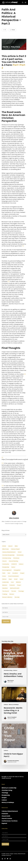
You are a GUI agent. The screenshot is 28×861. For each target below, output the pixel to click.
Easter (13, 567)
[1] (23, 246)
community (5, 564)
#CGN (4, 546)
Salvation (5, 588)
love (12, 582)
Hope (10, 579)
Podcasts (5, 813)
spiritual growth (14, 588)
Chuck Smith (6, 816)
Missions (4, 585)
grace (4, 576)
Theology (5, 793)
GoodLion (15, 573)
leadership (5, 582)
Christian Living (6, 558)
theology (21, 591)
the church (5, 591)
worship (17, 597)
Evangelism (17, 570)
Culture (21, 564)
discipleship (5, 567)
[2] (8, 281)
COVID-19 (13, 564)
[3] (25, 374)
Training (4, 594)
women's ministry (7, 597)
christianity (20, 555)
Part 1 (16, 65)
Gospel (4, 797)
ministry (18, 582)
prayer (19, 585)
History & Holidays (14, 704)
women (12, 594)
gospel (22, 573)
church (4, 561)
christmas (16, 558)
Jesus (21, 579)
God (9, 573)
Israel (15, 579)
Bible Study (5, 549)
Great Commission (13, 576)
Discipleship (6, 795)
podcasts (12, 585)
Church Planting (13, 561)
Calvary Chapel (15, 549)
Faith (3, 573)
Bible (16, 546)
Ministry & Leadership (9, 788)
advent (10, 546)
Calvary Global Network (8, 552)
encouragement (6, 570)
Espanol (4, 823)
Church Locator (7, 818)
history (4, 579)
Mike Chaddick (14, 518)
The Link (13, 591)
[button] (25, 2)
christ (19, 552)
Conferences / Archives (10, 821)
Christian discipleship (8, 555)
